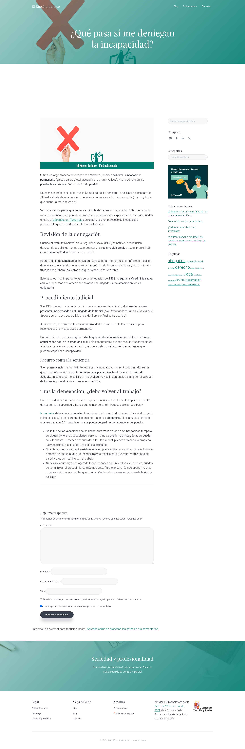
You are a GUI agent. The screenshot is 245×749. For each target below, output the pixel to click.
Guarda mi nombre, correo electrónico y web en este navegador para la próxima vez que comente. (92, 599)
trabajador (193, 284)
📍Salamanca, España (124, 713)
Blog (75, 713)
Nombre (45, 571)
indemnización (173, 275)
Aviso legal (36, 713)
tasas (184, 284)
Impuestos (200, 268)
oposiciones (172, 280)
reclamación (193, 279)
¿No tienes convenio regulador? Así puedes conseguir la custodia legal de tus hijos (186, 241)
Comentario (46, 525)
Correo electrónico (50, 581)
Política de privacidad (41, 719)
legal (189, 274)
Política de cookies (40, 708)
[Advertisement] (122, 91)
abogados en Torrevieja (67, 219)
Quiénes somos (120, 708)
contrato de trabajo (195, 261)
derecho (182, 267)
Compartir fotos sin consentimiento (185, 221)
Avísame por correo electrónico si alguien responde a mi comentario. (76, 606)
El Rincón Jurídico (46, 6)
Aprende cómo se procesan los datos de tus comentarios (122, 629)
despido (193, 268)
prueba (180, 279)
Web (42, 591)
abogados (176, 260)
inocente (182, 275)
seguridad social (174, 284)
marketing (198, 275)
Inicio (75, 708)
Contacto (77, 719)
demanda (171, 268)
